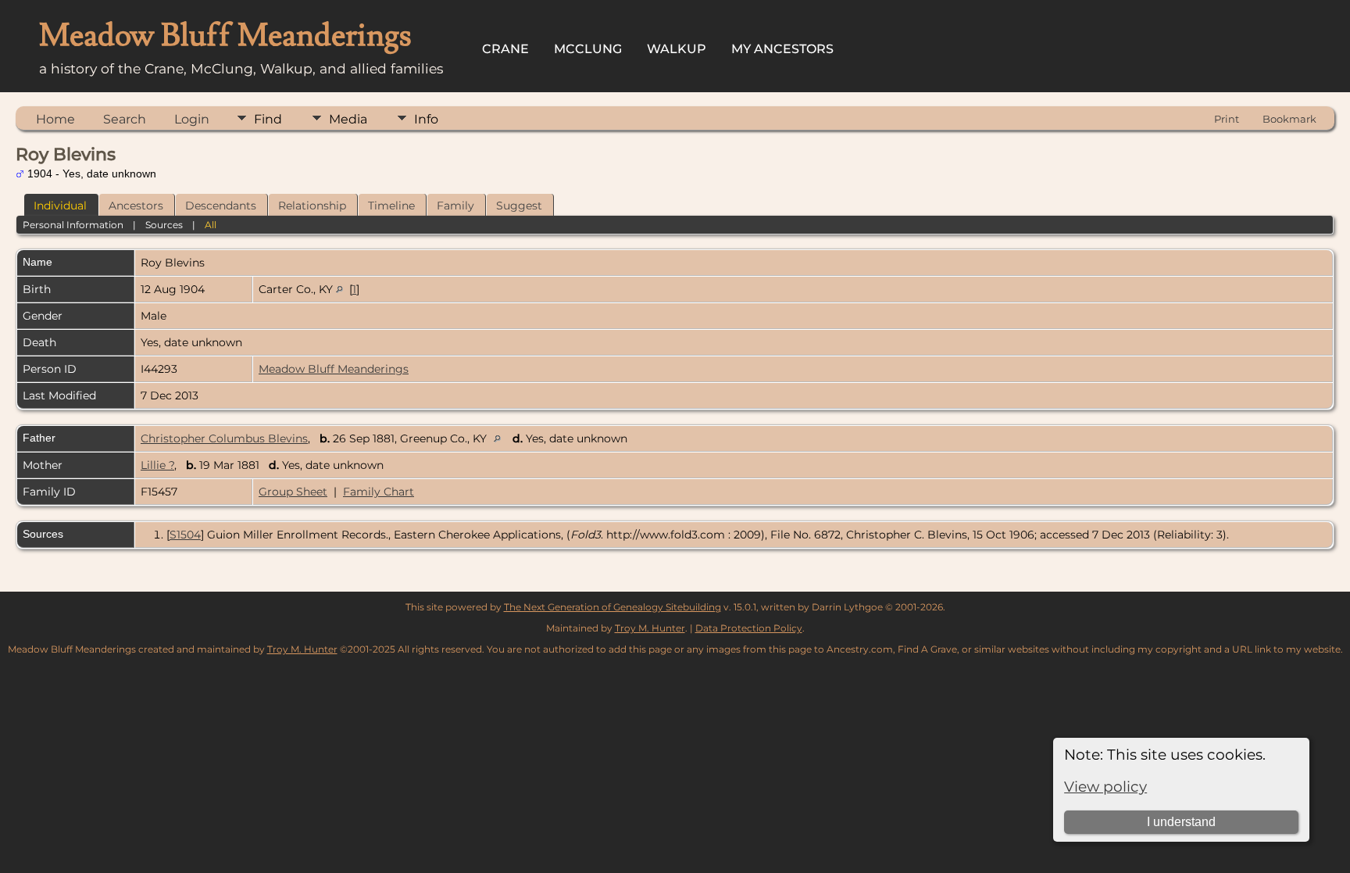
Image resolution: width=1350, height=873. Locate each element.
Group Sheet (293, 492)
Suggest (519, 206)
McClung (588, 48)
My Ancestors (782, 48)
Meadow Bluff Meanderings (334, 369)
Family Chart (378, 492)
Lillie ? (157, 465)
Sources (164, 225)
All (210, 225)
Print (1226, 119)
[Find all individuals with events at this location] (339, 289)
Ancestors (136, 206)
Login (191, 119)
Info (426, 119)
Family (455, 206)
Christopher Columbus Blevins (224, 438)
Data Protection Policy (748, 628)
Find (268, 119)
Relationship (312, 206)
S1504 (185, 535)
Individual (60, 206)
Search (124, 119)
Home (55, 119)
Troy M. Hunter (650, 628)
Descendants (220, 206)
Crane (505, 48)
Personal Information (73, 225)
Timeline (391, 206)
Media (348, 119)
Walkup (676, 48)
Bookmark (1289, 119)
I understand (1181, 821)
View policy (1105, 787)
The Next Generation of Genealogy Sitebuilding (612, 607)
